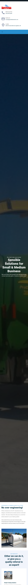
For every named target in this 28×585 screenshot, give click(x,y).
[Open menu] (2, 32)
